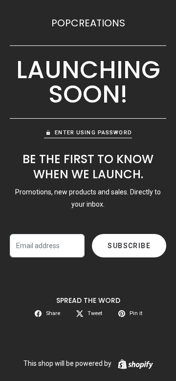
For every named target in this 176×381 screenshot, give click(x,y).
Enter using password (93, 132)
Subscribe (129, 246)
